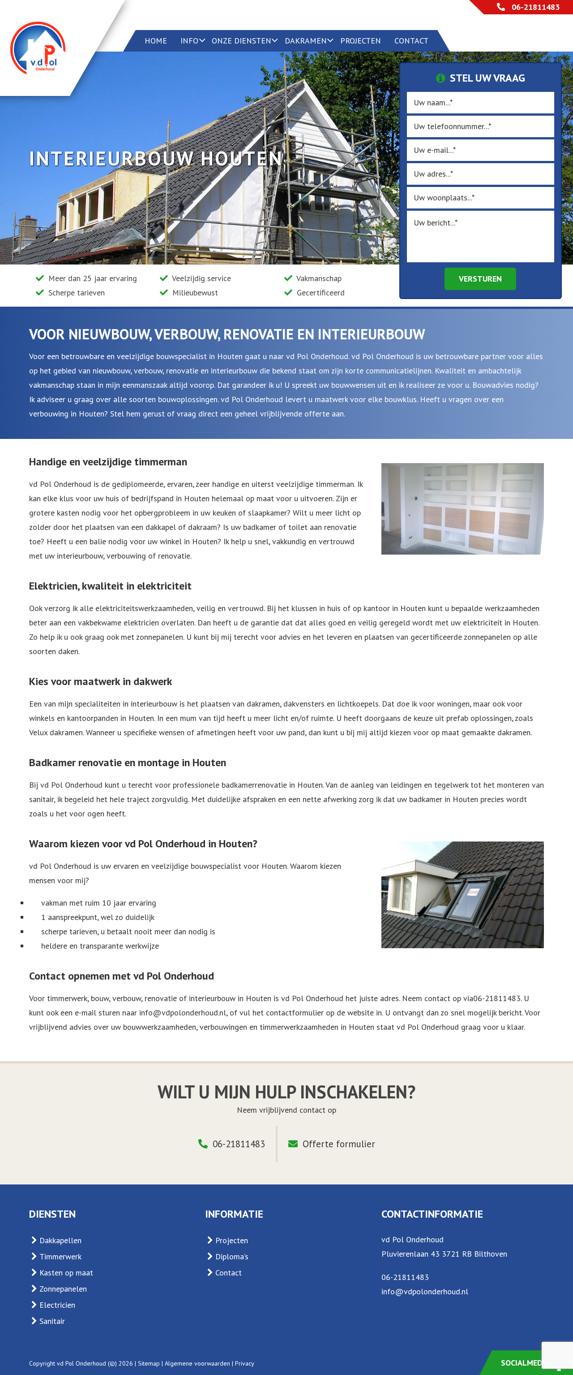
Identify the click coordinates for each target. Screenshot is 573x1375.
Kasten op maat (66, 1272)
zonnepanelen (487, 637)
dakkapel (160, 527)
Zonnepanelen (63, 1289)
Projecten (231, 1240)
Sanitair (52, 1321)
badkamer (259, 527)
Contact (228, 1272)
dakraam (202, 527)
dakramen (263, 703)
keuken (224, 512)
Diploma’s (231, 1256)
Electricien (57, 1305)
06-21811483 (536, 7)
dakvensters (304, 703)
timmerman (335, 484)
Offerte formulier (337, 1144)
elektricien (141, 622)
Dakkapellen (60, 1240)
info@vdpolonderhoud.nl (182, 1012)
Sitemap (149, 1363)
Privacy (244, 1363)
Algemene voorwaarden (197, 1363)
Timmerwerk (60, 1256)
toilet (298, 527)
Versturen (480, 278)
